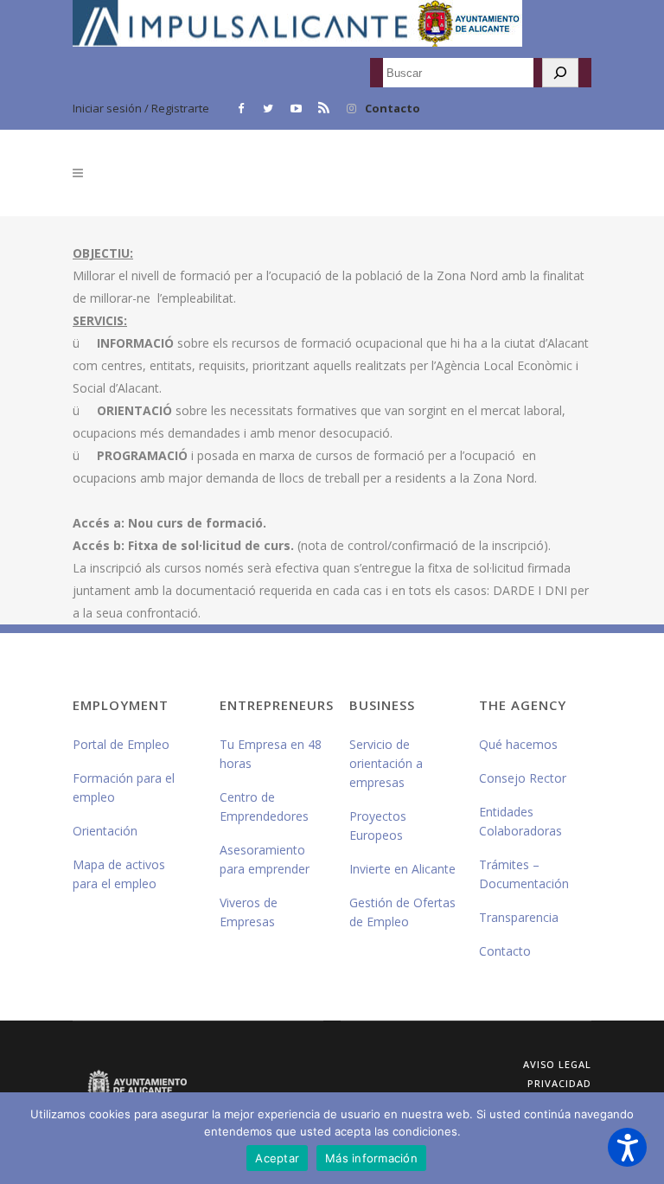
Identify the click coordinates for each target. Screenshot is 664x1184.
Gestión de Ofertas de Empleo (402, 912)
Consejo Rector (522, 778)
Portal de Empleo (121, 744)
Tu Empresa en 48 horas (271, 753)
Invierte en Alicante (402, 869)
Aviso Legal (557, 1064)
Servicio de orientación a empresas (386, 763)
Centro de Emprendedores (264, 806)
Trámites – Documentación (524, 874)
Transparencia (519, 917)
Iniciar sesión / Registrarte (141, 108)
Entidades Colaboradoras (520, 821)
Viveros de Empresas (249, 912)
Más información (371, 1158)
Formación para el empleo (124, 787)
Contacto (392, 108)
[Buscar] (560, 72)
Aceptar (277, 1158)
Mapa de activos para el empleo (119, 874)
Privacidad (559, 1083)
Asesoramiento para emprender (265, 859)
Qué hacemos (518, 744)
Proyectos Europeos (377, 825)
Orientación (105, 830)
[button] (627, 1147)
